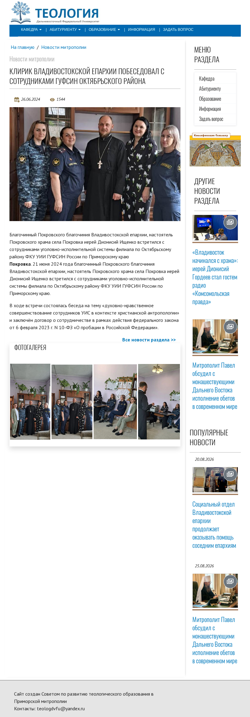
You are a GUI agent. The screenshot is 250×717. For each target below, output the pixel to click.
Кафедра (29, 29)
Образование (102, 29)
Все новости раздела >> (149, 340)
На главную (22, 47)
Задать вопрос (178, 29)
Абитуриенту (63, 29)
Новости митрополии (63, 47)
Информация (141, 29)
